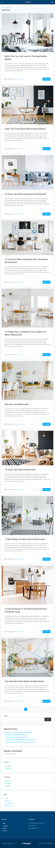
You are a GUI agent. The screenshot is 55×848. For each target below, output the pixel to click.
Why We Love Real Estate (17, 404)
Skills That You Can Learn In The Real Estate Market (18, 732)
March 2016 (8, 766)
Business (17, 79)
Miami (4, 823)
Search (6, 716)
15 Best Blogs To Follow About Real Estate (25, 539)
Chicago (5, 828)
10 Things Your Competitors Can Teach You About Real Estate (20, 742)
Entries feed (8, 801)
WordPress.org (9, 806)
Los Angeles (6, 825)
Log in (6, 798)
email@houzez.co (34, 828)
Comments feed (9, 803)
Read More (46, 79)
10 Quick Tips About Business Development (25, 194)
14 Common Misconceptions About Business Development (20, 739)
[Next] (32, 709)
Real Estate (18, 214)
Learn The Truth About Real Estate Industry (25, 128)
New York (5, 830)
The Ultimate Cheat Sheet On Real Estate (24, 681)
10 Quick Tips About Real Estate (20, 469)
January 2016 (8, 768)
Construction (18, 148)
